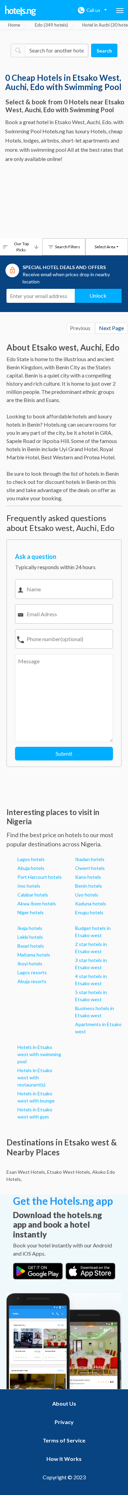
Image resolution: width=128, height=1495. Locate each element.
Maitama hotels (33, 955)
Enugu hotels (89, 912)
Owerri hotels (90, 868)
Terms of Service (64, 1440)
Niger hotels (30, 912)
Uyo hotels (86, 895)
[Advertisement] (64, 202)
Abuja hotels (30, 868)
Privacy (64, 1422)
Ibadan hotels (89, 859)
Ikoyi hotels (29, 963)
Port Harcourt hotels (39, 877)
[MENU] (120, 10)
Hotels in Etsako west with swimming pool (39, 1054)
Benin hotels (88, 886)
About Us (64, 1403)
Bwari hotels (30, 946)
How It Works (64, 1458)
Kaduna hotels (90, 903)
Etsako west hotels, (69, 1172)
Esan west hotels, (26, 1172)
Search (104, 51)
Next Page (111, 328)
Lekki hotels (30, 937)
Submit (64, 753)
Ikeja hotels (29, 928)
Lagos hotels (31, 859)
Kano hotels (88, 877)
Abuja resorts (31, 981)
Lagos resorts (32, 972)
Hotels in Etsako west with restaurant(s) (34, 1077)
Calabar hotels (32, 895)
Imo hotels (28, 886)
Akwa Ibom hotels (36, 903)
